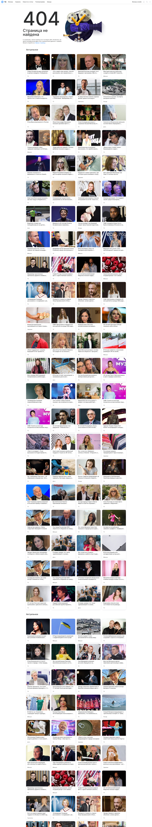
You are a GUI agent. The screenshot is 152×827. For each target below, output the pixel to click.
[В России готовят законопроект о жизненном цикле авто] (63, 370)
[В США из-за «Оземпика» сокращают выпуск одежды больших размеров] (38, 808)
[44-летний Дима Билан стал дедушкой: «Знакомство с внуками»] (63, 420)
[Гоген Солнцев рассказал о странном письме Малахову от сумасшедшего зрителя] (89, 116)
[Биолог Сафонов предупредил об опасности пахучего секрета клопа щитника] (89, 471)
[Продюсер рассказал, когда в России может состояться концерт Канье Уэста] (38, 648)
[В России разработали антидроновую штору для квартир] (114, 547)
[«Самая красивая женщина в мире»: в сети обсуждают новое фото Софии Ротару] (63, 623)
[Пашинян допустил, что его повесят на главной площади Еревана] (38, 243)
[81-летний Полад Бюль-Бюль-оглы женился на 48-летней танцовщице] (89, 420)
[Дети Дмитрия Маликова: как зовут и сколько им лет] (114, 167)
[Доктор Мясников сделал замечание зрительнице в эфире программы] (114, 757)
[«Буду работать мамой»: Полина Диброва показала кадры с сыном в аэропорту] (63, 142)
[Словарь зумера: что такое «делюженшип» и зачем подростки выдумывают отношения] (63, 547)
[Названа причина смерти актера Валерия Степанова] (114, 782)
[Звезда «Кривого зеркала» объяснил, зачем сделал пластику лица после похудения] (89, 294)
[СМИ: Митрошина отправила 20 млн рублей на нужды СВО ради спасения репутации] (114, 294)
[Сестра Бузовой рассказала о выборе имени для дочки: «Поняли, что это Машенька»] (89, 370)
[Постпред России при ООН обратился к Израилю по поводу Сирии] (63, 522)
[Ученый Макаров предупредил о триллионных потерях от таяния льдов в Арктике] (114, 808)
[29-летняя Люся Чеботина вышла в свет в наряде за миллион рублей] (114, 370)
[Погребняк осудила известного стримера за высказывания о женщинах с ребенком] (63, 699)
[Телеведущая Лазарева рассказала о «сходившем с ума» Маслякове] (38, 294)
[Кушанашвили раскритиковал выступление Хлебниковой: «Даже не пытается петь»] (38, 732)
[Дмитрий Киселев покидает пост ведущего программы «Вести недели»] (89, 66)
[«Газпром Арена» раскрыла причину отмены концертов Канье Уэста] (114, 648)
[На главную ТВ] (4, 2)
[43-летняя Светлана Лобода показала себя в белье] (114, 319)
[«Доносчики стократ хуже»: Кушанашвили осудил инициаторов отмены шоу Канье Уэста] (114, 142)
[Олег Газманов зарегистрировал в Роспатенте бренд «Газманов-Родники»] (38, 496)
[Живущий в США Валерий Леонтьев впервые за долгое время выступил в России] (114, 471)
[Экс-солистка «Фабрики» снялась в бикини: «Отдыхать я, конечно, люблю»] (89, 446)
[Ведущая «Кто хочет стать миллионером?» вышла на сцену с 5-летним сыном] (114, 243)
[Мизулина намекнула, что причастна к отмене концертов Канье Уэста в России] (38, 91)
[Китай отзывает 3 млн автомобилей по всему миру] (89, 732)
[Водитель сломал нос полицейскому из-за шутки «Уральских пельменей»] (38, 218)
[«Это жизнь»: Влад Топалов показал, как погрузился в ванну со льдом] (63, 395)
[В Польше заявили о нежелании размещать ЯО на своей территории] (114, 344)
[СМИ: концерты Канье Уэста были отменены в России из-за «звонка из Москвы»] (114, 218)
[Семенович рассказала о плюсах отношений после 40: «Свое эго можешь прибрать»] (89, 192)
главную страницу (40, 43)
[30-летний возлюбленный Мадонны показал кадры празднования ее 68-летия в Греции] (89, 268)
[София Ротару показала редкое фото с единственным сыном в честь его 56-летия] (63, 268)
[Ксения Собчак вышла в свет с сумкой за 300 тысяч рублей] (114, 699)
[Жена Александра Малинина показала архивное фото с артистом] (63, 116)
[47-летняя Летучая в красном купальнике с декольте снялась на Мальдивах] (38, 598)
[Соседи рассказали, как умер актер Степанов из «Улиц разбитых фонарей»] (38, 572)
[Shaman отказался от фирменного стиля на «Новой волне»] (38, 167)
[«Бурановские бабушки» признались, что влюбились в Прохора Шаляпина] (89, 808)
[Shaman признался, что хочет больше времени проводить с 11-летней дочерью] (38, 782)
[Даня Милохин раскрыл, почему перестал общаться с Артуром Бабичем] (89, 344)
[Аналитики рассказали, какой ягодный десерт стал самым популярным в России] (114, 268)
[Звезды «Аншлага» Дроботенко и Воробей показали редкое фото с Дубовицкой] (89, 782)
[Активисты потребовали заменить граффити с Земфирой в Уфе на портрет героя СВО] (114, 522)
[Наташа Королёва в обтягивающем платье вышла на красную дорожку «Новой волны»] (63, 808)
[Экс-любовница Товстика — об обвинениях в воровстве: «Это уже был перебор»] (38, 471)
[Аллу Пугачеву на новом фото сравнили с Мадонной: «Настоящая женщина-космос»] (114, 496)
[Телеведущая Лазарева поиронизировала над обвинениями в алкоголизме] (38, 395)
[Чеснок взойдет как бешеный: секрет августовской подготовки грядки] (89, 218)
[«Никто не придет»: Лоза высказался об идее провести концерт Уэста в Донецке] (38, 446)
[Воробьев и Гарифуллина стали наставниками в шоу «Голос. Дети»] (89, 623)
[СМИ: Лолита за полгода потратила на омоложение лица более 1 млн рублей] (114, 395)
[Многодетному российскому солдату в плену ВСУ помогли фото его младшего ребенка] (114, 66)
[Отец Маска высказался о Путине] (38, 116)
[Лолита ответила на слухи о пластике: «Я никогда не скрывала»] (38, 623)
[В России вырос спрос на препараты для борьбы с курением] (89, 243)
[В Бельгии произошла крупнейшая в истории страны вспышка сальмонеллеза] (38, 319)
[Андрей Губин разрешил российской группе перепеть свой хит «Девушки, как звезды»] (63, 598)
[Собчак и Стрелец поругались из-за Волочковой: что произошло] (89, 648)
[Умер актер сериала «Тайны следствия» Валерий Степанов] (38, 522)
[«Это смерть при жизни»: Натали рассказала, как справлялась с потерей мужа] (63, 66)
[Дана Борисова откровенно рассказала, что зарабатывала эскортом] (89, 142)
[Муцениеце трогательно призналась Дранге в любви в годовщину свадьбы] (38, 268)
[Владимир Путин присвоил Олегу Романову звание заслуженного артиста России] (63, 243)
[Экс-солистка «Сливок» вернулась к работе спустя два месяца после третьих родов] (89, 547)
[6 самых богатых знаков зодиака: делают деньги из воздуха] (89, 91)
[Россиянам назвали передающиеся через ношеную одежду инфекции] (114, 446)
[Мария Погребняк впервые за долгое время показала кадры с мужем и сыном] (63, 167)
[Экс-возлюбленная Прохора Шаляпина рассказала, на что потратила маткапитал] (63, 757)
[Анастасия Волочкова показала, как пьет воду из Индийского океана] (38, 192)
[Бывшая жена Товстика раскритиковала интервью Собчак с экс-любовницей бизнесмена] (89, 319)
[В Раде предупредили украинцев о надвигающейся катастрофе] (63, 732)
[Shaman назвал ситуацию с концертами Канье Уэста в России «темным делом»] (38, 699)
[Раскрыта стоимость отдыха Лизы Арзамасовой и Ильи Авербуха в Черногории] (63, 294)
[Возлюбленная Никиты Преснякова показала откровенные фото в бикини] (63, 496)
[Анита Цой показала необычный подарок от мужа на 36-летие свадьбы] (63, 446)
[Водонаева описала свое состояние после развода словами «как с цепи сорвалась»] (114, 598)
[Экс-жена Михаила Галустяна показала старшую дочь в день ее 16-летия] (89, 522)
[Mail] (2, 2)
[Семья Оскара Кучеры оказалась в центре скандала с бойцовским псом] (38, 66)
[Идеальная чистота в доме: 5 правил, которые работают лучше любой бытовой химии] (89, 395)
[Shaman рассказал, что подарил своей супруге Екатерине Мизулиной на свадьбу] (114, 192)
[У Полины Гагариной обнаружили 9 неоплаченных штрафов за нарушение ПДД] (89, 572)
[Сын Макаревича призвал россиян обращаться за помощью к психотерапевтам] (89, 757)
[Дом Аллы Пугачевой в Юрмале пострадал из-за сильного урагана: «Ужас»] (63, 344)
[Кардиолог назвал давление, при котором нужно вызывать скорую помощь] (89, 167)
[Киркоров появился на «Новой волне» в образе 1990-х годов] (63, 648)
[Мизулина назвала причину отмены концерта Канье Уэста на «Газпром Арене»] (114, 572)
